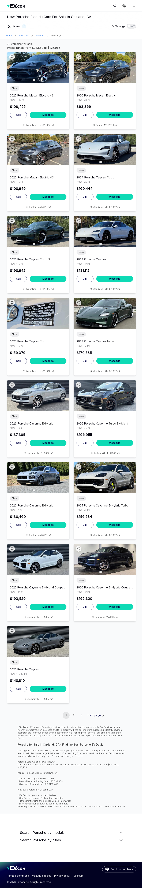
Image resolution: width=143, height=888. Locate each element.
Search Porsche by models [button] (42, 833)
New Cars (24, 35)
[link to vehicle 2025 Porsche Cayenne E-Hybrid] (105, 477)
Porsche (40, 35)
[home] (59, 6)
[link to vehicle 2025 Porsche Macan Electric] (38, 67)
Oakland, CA (57, 35)
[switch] (131, 26)
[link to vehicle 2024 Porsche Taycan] (105, 149)
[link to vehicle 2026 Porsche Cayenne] (38, 395)
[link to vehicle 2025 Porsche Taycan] (38, 231)
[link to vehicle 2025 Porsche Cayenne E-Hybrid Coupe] (38, 559)
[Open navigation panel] (133, 5)
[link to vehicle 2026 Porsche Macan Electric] (105, 67)
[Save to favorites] (12, 57)
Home (9, 35)
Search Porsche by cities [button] (40, 840)
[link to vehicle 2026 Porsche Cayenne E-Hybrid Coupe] (105, 559)
